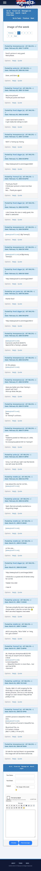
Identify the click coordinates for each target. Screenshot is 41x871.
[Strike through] (14, 805)
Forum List (16, 11)
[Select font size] (24, 805)
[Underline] (12, 805)
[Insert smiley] (24, 808)
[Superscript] (19, 805)
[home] (25, 2)
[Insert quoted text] (12, 808)
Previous (26, 18)
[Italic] (9, 805)
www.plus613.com (12, 234)
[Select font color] (21, 805)
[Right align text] (21, 808)
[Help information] (34, 805)
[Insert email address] (31, 805)
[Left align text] (17, 808)
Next (32, 18)
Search (17, 13)
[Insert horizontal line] (7, 808)
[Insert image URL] (29, 805)
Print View (10, 15)
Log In (24, 13)
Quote (20, 61)
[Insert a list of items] (9, 808)
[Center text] (19, 808)
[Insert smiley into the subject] (16, 790)
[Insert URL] (26, 805)
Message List (26, 11)
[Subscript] (17, 805)
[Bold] (7, 805)
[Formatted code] (14, 808)
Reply (14, 61)
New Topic (10, 13)
